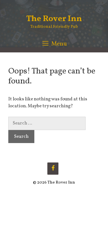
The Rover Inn (54, 19)
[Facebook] (52, 168)
